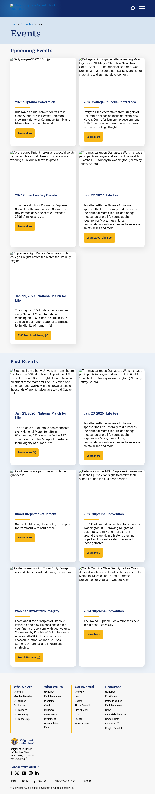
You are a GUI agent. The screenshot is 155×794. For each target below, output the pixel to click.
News (108, 709)
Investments (50, 714)
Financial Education (115, 714)
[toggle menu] (142, 8)
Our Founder (20, 709)
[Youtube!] (24, 773)
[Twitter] (17, 773)
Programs (49, 700)
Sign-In (87, 781)
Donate (78, 700)
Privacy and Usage (65, 781)
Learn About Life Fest (99, 237)
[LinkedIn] (37, 773)
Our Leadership (22, 719)
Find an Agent (82, 709)
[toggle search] (132, 8)
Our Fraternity (21, 714)
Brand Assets (112, 719)
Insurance (49, 709)
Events (40, 24)
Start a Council (82, 723)
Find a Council (82, 705)
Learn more (93, 455)
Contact (43, 781)
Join (77, 696)
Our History (19, 705)
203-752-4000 (17, 759)
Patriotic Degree (113, 700)
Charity (48, 705)
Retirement (50, 719)
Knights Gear (112, 728)
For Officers (111, 696)
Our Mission (20, 700)
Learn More (25, 133)
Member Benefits (23, 696)
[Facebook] (11, 773)
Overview (18, 691)
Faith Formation (52, 696)
